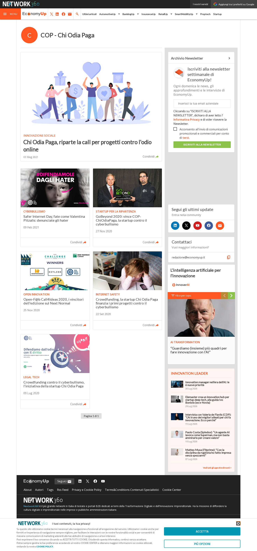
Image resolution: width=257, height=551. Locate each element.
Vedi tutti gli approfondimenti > (217, 467)
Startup (217, 14)
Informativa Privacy (187, 119)
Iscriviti (202, 144)
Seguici (62, 481)
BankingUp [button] (128, 14)
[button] (10, 14)
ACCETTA (202, 531)
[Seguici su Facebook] (209, 225)
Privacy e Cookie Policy (86, 490)
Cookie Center (171, 490)
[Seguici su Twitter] (186, 225)
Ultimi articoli (89, 14)
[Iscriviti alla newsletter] (220, 225)
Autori (39, 490)
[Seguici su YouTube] (197, 225)
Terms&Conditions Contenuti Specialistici (132, 490)
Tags (50, 490)
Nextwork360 (31, 506)
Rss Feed (62, 490)
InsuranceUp (148, 14)
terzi (186, 138)
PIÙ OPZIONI (202, 543)
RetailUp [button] (163, 14)
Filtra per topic (183, 295)
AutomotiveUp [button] (107, 14)
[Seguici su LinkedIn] (175, 225)
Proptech (205, 14)
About (28, 490)
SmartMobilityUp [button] (184, 14)
